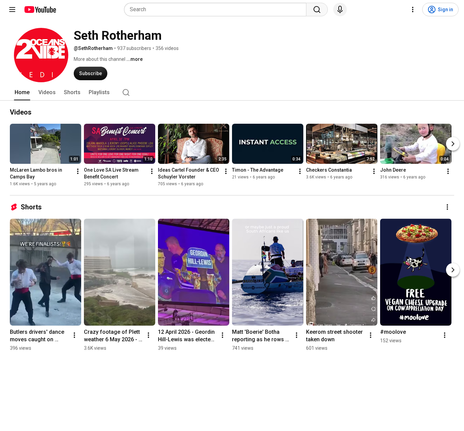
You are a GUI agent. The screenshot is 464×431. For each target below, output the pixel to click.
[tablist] (232, 92)
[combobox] (217, 9)
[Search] (317, 9)
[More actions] (78, 171)
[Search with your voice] (340, 9)
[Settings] (413, 9)
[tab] (22, 92)
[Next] (453, 144)
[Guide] (12, 9)
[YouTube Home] (40, 9)
